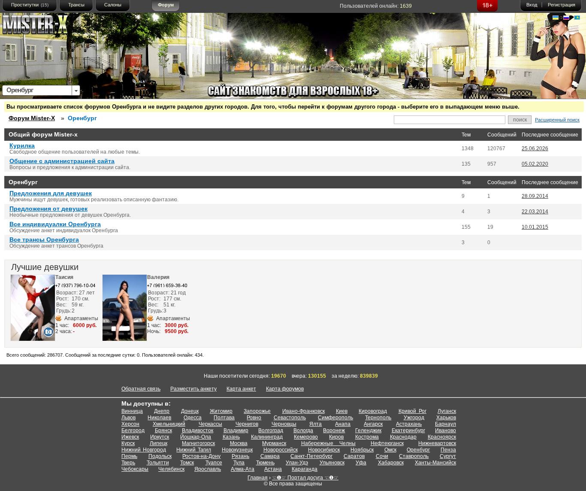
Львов (128, 418)
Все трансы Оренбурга (44, 239)
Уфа (361, 463)
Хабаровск (391, 463)
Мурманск (274, 443)
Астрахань (409, 424)
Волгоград (270, 430)
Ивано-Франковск (303, 411)
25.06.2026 (535, 148)
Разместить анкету (193, 389)
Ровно (254, 418)
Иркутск (159, 437)
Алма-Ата (242, 469)
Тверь (128, 463)
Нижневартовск (437, 443)
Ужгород (414, 418)
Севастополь (290, 418)
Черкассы (210, 424)
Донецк (190, 411)
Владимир (236, 430)
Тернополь (378, 418)
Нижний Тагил (193, 450)
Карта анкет (241, 389)
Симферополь (335, 418)
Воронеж (334, 430)
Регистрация (561, 4)
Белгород (133, 430)
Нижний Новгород (143, 450)
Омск (390, 450)
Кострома (367, 437)
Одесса (193, 418)
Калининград (267, 437)
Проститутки (29, 4)
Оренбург (418, 450)
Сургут (448, 456)
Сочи (382, 456)
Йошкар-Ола (195, 437)
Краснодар (403, 437)
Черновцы (284, 424)
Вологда (303, 430)
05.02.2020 (535, 164)
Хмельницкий (169, 424)
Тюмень (265, 463)
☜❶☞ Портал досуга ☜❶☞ (305, 478)
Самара (270, 456)
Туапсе (213, 463)
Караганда (304, 469)
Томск (187, 463)
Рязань (240, 456)
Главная (258, 478)
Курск (128, 443)
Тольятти (158, 463)
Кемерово (306, 437)
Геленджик (368, 430)
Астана (273, 469)
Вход (531, 4)
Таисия (64, 277)
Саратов (354, 456)
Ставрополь (414, 456)
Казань (231, 437)
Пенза (448, 450)
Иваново (445, 430)
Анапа (342, 424)
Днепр (161, 411)
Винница (132, 411)
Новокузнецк (237, 450)
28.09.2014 (535, 196)
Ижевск (130, 437)
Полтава (224, 418)
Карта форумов (285, 389)
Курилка (22, 145)
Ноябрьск (362, 450)
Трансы (76, 4)
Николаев (159, 418)
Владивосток (197, 430)
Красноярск (442, 437)
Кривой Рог (412, 411)
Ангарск (373, 424)
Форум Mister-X (32, 118)
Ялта (315, 424)
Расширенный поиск (557, 119)
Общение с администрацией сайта (62, 161)
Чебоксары (134, 469)
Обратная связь (140, 389)
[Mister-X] (44, 26)
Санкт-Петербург (311, 456)
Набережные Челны (328, 443)
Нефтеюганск (387, 443)
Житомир (221, 411)
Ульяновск (332, 463)
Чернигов (247, 424)
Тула (239, 463)
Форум (166, 4)
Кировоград (373, 411)
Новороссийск (280, 450)
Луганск (447, 411)
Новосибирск (324, 450)
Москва (239, 443)
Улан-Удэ (297, 463)
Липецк (158, 443)
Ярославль (207, 469)
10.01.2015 (535, 227)
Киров (336, 437)
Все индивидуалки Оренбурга (55, 224)
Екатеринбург (408, 430)
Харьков (446, 418)
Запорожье (257, 411)
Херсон (130, 424)
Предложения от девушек (48, 208)
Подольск (160, 456)
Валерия (158, 277)
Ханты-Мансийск (435, 463)
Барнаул (445, 424)
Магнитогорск (198, 443)
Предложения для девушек (50, 193)
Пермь (129, 456)
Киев (341, 411)
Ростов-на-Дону (201, 456)
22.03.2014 (535, 212)
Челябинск (171, 469)
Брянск (163, 430)
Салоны (112, 4)
